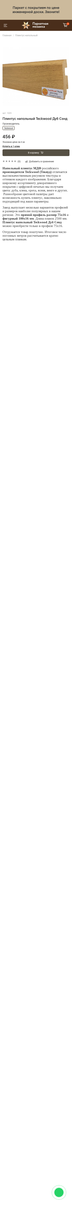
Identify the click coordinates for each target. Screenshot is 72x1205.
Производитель (11, 123)
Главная (7, 35)
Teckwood (8, 128)
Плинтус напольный (26, 35)
